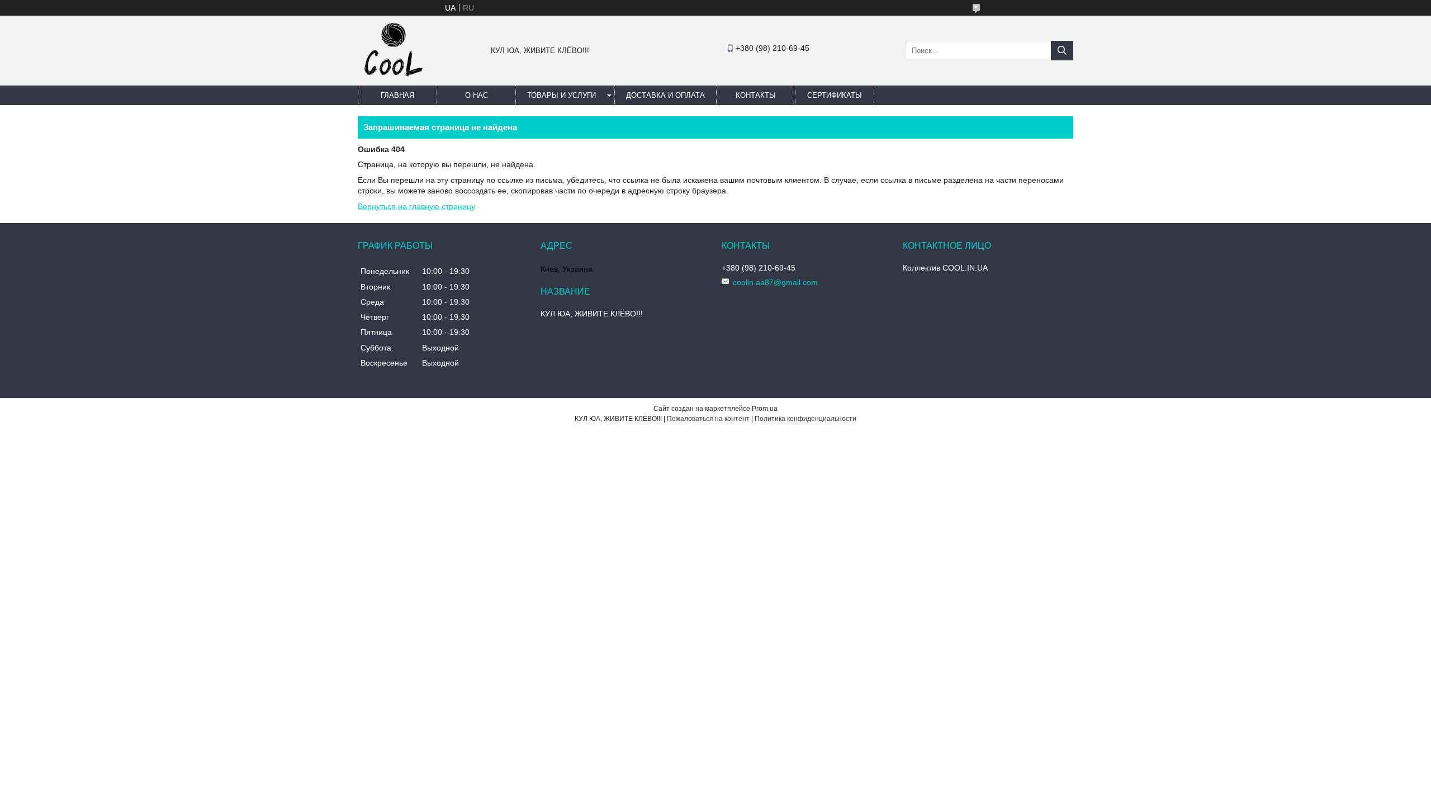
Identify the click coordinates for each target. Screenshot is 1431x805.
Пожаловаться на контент (708, 419)
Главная (397, 95)
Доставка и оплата (665, 95)
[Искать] (1062, 50)
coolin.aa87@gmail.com (775, 282)
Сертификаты (834, 95)
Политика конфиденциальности (805, 419)
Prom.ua (765, 409)
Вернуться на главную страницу (416, 206)
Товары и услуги (561, 95)
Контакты (756, 95)
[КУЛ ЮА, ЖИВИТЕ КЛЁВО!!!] (393, 80)
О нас (476, 95)
